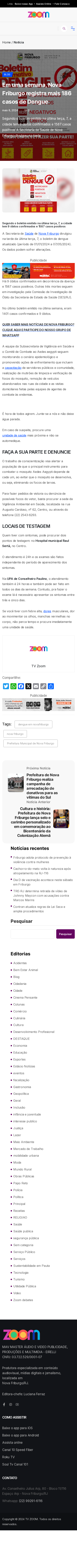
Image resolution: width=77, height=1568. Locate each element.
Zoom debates (23, 1300)
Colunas (19, 1004)
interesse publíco (25, 1121)
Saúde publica (23, 1231)
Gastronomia (22, 1087)
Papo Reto (20, 1183)
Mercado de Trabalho (28, 1149)
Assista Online (43, 3)
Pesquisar (22, 921)
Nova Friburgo (48, 233)
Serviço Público (24, 1252)
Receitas (19, 1211)
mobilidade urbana (26, 1155)
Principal (19, 1204)
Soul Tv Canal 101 (15, 1464)
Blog (7, 74)
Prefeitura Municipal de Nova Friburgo (30, 743)
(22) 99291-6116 (31, 1501)
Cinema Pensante (25, 997)
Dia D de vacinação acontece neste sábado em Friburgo (43, 882)
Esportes (19, 1059)
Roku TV (8, 1457)
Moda (17, 1162)
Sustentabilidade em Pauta (31, 1266)
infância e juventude (27, 1114)
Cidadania (19, 984)
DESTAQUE (21, 1039)
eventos (18, 1073)
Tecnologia (20, 1272)
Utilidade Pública (24, 1286)
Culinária (19, 1018)
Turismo (19, 1279)
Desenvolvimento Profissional (33, 1032)
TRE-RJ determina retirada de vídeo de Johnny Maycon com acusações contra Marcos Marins (41, 895)
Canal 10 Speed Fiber (17, 1450)
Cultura (18, 1025)
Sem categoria (23, 1245)
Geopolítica (21, 1094)
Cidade (17, 990)
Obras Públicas (23, 1176)
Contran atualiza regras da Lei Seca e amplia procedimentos (39, 909)
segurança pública (26, 1238)
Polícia (17, 1190)
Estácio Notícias (24, 1066)
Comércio (20, 1011)
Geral (17, 1100)
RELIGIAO (20, 1217)
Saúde (29, 233)
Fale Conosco (62, 3)
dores (47, 611)
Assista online (12, 1442)
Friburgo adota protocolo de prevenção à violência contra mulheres (42, 860)
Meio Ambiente (23, 1142)
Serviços (19, 1259)
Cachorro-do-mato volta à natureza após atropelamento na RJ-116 (42, 871)
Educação (20, 1052)
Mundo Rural (22, 1169)
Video (17, 1293)
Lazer (17, 1135)
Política (18, 1197)
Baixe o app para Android (20, 1435)
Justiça (18, 1128)
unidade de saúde (14, 435)
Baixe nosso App (24, 3)
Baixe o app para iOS (17, 1428)
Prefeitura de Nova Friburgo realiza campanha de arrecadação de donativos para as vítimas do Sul (43, 786)
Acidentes (20, 963)
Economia (20, 1045)
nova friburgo (15, 734)
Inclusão (19, 1107)
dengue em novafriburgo (33, 724)
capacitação (13, 368)
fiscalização (21, 1080)
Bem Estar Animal (25, 970)
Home (6, 42)
